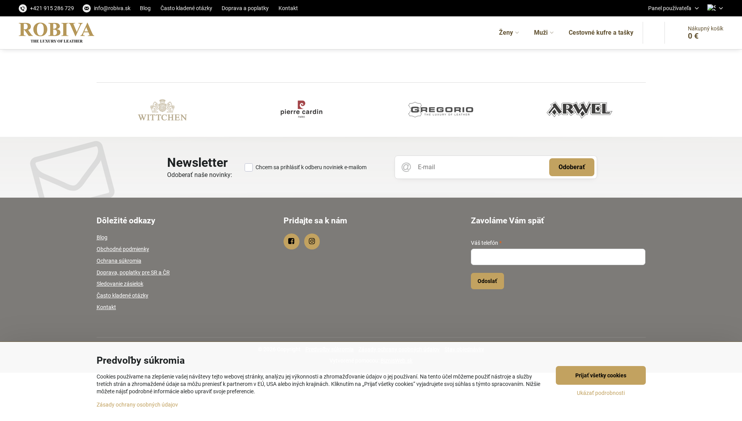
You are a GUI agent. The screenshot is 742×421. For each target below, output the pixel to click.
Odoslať (487, 281)
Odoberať (572, 167)
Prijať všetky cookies (600, 375)
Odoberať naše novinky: (199, 175)
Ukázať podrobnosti (601, 393)
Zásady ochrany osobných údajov (137, 405)
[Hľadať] (653, 33)
